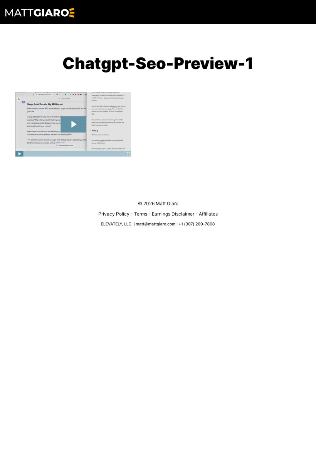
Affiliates (208, 214)
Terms (140, 214)
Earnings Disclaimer (173, 214)
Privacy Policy (113, 214)
